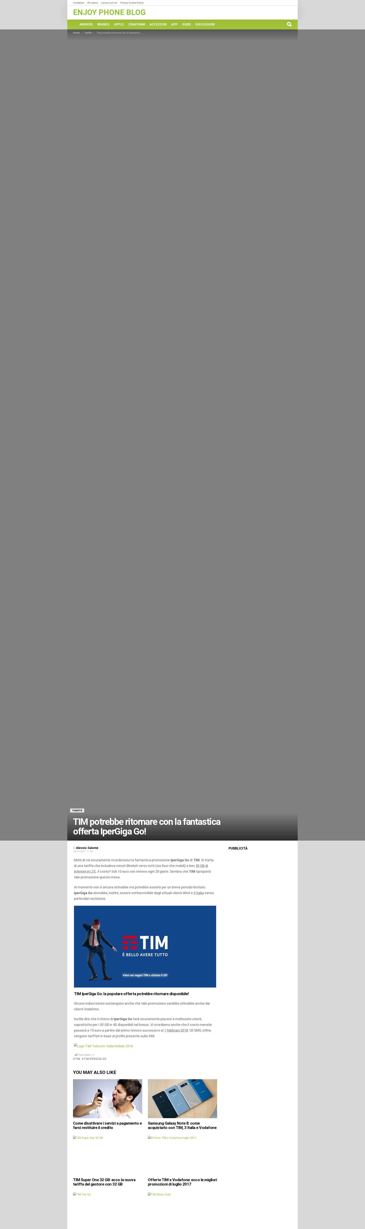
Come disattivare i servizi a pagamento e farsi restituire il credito (107, 1125)
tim (77, 1058)
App (174, 24)
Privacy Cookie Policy (131, 2)
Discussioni (205, 24)
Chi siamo (92, 2)
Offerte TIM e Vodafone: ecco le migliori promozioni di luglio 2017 (182, 1182)
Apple (119, 24)
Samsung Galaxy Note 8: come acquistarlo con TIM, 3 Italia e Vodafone (182, 1125)
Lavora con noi (109, 2)
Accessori (158, 24)
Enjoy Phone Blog (109, 12)
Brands (103, 24)
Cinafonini (136, 24)
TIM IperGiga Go (95, 1058)
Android (86, 24)
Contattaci (78, 2)
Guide (186, 24)
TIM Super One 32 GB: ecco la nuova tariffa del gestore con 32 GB (104, 1182)
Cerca (289, 24)
